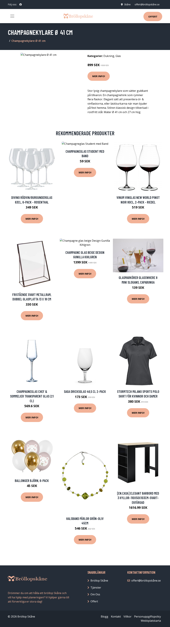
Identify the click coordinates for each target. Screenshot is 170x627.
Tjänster (95, 587)
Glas (118, 56)
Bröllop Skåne (99, 580)
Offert (152, 16)
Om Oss (95, 594)
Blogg (104, 616)
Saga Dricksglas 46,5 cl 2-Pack (85, 391)
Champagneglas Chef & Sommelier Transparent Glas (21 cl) (32, 396)
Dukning (108, 56)
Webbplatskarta (151, 621)
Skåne (127, 4)
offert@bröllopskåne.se (147, 4)
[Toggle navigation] (12, 16)
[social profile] (20, 4)
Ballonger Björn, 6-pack (32, 480)
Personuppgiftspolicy (147, 616)
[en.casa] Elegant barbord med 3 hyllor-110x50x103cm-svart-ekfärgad (138, 497)
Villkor (127, 616)
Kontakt (116, 616)
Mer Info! (98, 76)
